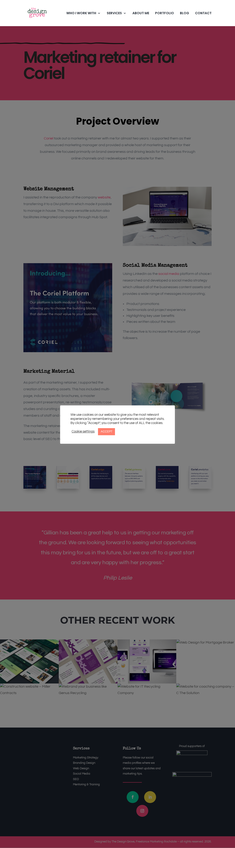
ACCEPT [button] (106, 431)
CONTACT (203, 13)
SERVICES (114, 13)
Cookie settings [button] (83, 431)
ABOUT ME (140, 13)
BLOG (184, 13)
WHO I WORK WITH (81, 13)
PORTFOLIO (164, 13)
